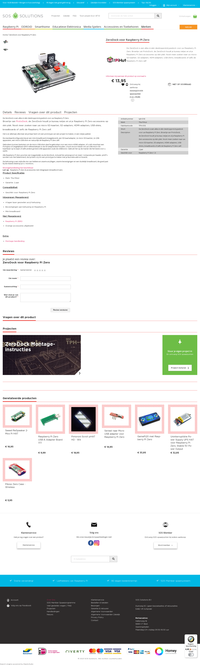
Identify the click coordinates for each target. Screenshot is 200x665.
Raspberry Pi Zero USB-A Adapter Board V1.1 (50, 439)
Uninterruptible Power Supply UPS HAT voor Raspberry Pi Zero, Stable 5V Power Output (182, 442)
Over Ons (51, 600)
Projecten (55, 16)
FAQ (74, 16)
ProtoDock (21, 121)
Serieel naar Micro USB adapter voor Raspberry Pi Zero (114, 433)
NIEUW (188, 27)
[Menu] (195, 636)
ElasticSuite (28, 664)
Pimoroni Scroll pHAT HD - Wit (83, 438)
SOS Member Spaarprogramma (61, 603)
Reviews (20, 112)
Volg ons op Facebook (21, 606)
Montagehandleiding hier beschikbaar (18, 167)
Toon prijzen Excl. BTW (90, 16)
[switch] (191, 654)
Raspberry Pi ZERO (13, 221)
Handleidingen (53, 612)
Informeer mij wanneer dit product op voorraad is (126, 76)
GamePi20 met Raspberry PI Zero (149, 438)
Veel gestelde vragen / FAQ (59, 606)
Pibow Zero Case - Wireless (15, 486)
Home (5, 35)
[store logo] (23, 15)
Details (7, 112)
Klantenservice (29, 545)
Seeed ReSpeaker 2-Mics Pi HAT (16, 432)
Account (14, 600)
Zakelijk (66, 16)
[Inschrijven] (113, 559)
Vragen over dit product (44, 112)
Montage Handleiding (14, 241)
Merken (146, 27)
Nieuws (50, 614)
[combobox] (135, 15)
